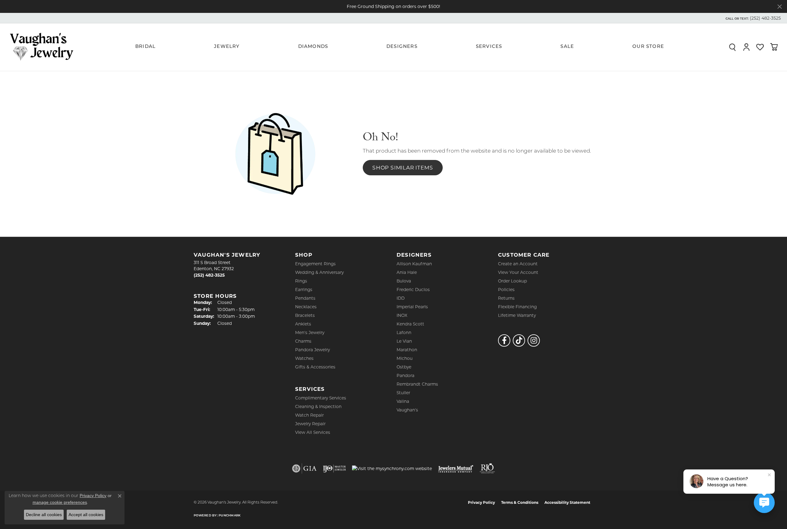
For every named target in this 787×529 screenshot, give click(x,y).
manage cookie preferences (60, 502)
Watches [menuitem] (304, 358)
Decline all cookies (44, 514)
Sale (567, 47)
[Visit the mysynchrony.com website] (392, 468)
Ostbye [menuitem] (404, 366)
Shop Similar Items (402, 167)
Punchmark (229, 515)
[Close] (779, 6)
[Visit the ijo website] (334, 468)
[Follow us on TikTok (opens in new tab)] (519, 340)
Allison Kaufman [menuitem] (414, 263)
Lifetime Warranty (517, 315)
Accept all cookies (86, 514)
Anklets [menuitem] (303, 323)
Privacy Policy (481, 502)
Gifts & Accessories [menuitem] (315, 366)
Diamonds (313, 47)
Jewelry (226, 47)
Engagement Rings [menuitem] (315, 263)
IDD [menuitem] (401, 298)
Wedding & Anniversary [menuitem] (319, 272)
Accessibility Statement (567, 502)
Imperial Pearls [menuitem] (412, 306)
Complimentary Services (320, 397)
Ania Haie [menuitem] (407, 272)
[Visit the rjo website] (487, 468)
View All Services (312, 432)
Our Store (648, 47)
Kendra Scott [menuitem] (410, 323)
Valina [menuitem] (403, 401)
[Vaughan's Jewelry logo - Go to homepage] (41, 47)
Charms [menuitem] (303, 341)
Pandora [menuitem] (405, 375)
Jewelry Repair (310, 423)
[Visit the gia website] (304, 468)
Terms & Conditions (519, 502)
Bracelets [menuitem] (305, 315)
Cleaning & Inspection (318, 406)
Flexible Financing (517, 306)
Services (489, 47)
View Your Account (518, 272)
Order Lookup (512, 280)
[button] (752, 18)
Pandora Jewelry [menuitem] (312, 349)
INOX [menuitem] (402, 315)
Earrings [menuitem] (303, 289)
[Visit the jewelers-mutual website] (455, 468)
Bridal (145, 47)
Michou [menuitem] (405, 358)
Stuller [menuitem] (403, 392)
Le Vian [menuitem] (404, 341)
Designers (401, 47)
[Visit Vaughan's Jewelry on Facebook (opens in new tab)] (504, 340)
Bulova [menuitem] (404, 280)
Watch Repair (309, 415)
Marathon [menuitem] (407, 349)
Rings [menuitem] (301, 280)
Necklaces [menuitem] (306, 306)
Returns (506, 298)
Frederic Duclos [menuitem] (413, 289)
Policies (506, 289)
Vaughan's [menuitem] (407, 409)
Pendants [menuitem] (305, 298)
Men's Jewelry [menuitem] (309, 332)
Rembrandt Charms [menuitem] (417, 384)
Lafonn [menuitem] (404, 332)
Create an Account (518, 263)
